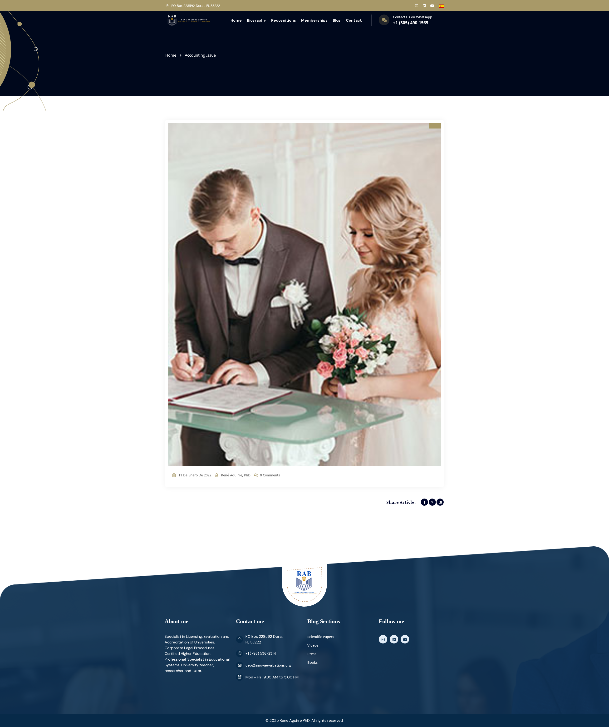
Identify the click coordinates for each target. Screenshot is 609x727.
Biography (256, 20)
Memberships (314, 20)
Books (312, 662)
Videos (312, 645)
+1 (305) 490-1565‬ (410, 22)
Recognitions (283, 20)
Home (236, 20)
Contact (354, 20)
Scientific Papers (320, 636)
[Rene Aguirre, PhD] (188, 20)
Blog (337, 20)
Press (311, 653)
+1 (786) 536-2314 (261, 653)
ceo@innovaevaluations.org (268, 665)
